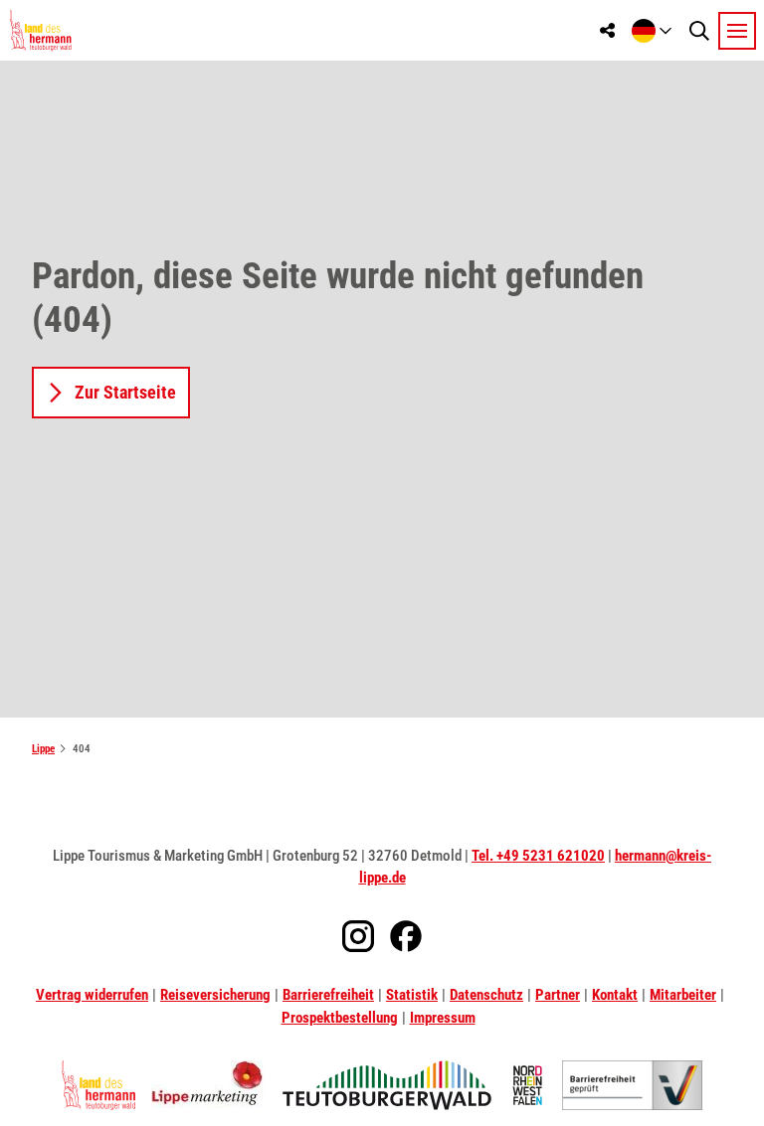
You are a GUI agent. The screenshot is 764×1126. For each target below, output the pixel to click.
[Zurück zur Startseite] (40, 30)
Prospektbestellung (340, 1018)
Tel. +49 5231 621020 (538, 856)
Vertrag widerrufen (92, 995)
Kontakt (615, 995)
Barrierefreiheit (328, 995)
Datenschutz (486, 995)
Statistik (412, 995)
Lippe (43, 748)
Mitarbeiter (683, 995)
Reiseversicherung (215, 995)
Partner (557, 995)
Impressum (443, 1018)
